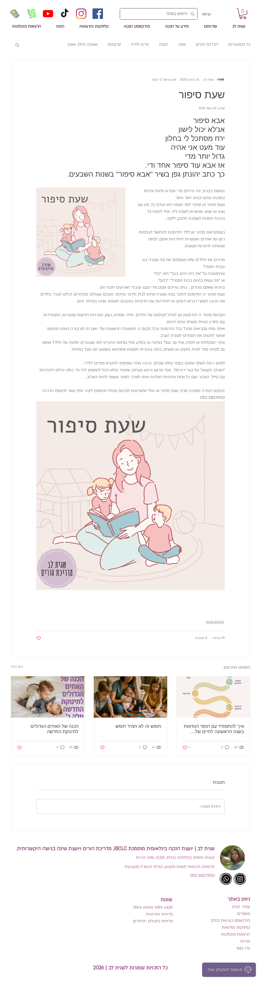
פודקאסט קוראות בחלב (230, 920)
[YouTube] (48, 13)
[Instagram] (81, 13)
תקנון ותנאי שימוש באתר (153, 907)
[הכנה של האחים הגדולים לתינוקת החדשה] (48, 697)
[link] (243, 13)
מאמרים (243, 913)
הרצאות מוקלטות (235, 934)
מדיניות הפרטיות (159, 914)
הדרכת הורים (207, 44)
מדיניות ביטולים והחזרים (153, 921)
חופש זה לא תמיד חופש (138, 726)
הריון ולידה (140, 44)
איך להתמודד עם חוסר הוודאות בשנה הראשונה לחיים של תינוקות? (214, 729)
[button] (17, 45)
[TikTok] (64, 13)
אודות (245, 941)
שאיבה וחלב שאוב (82, 44)
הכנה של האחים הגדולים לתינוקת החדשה (55, 729)
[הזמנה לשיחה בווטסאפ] (31, 13)
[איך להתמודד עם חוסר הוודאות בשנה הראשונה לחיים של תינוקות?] (213, 697)
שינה (182, 44)
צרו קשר (243, 948)
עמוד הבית (241, 907)
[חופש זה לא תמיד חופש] (130, 697)
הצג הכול (17, 667)
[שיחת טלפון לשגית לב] (15, 13)
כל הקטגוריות (239, 44)
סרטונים (114, 44)
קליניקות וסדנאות (236, 927)
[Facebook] (98, 13)
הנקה (163, 44)
